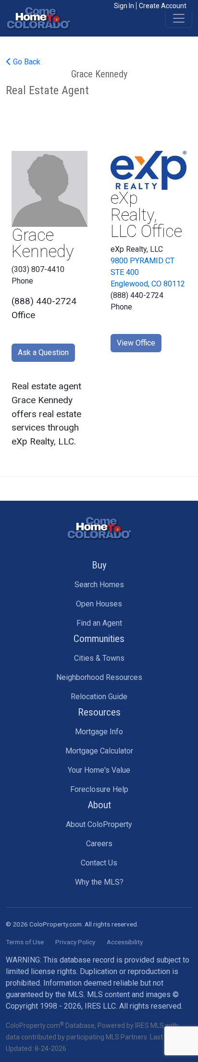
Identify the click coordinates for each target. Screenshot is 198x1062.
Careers (99, 843)
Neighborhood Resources (99, 677)
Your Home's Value (99, 770)
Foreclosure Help (99, 789)
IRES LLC (100, 1006)
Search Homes (99, 584)
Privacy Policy (75, 942)
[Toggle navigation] (178, 18)
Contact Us (99, 862)
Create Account (162, 6)
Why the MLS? (99, 882)
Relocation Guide (99, 696)
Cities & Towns (99, 658)
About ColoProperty (99, 824)
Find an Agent (99, 623)
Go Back (25, 61)
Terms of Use (25, 942)
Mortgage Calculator (99, 750)
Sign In (124, 6)
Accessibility (125, 942)
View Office (136, 342)
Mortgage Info (99, 731)
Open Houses (99, 603)
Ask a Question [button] (43, 352)
